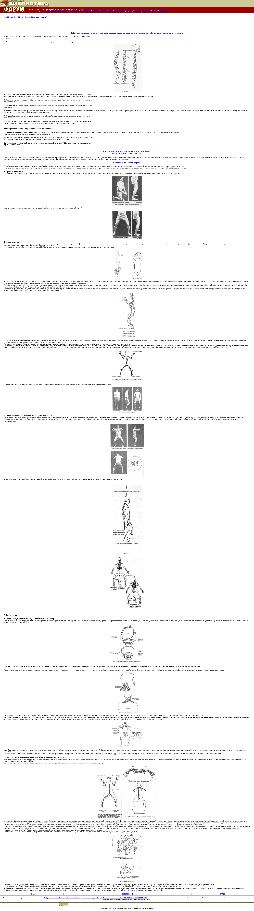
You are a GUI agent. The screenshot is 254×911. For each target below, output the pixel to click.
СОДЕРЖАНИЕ (127, 894)
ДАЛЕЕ (222, 894)
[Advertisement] (127, 25)
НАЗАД (32, 894)
